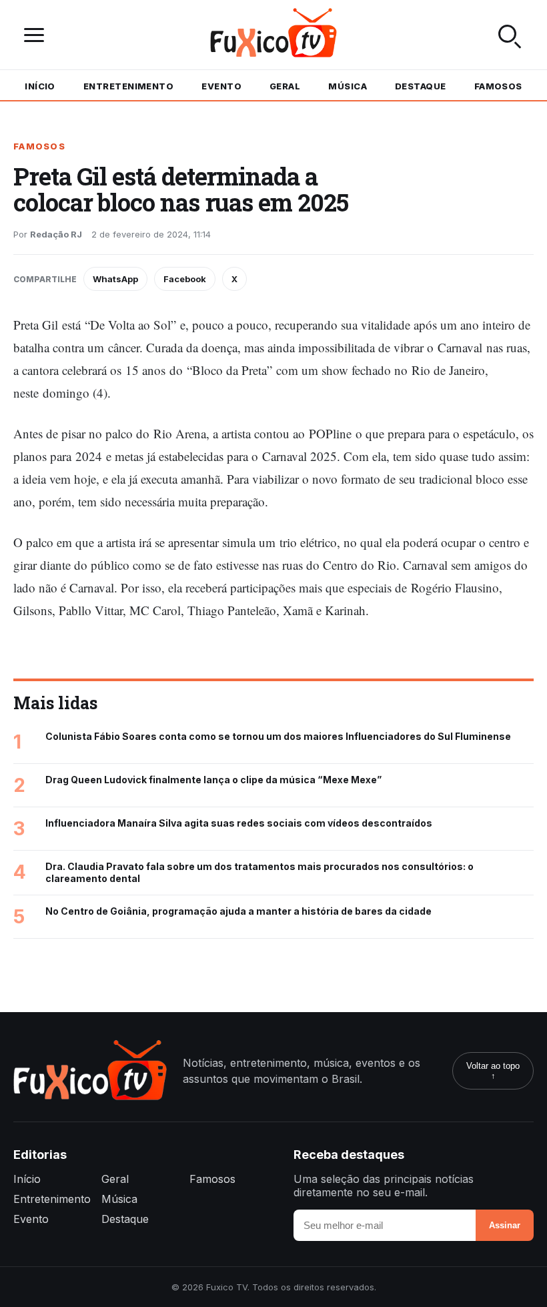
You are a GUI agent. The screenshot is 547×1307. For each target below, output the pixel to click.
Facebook (184, 279)
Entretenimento (128, 86)
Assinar (504, 1225)
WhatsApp (115, 279)
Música (347, 86)
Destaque (420, 86)
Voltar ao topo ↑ (493, 1071)
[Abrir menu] (37, 35)
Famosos (498, 86)
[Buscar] (510, 34)
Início (40, 86)
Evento (221, 86)
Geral (284, 86)
